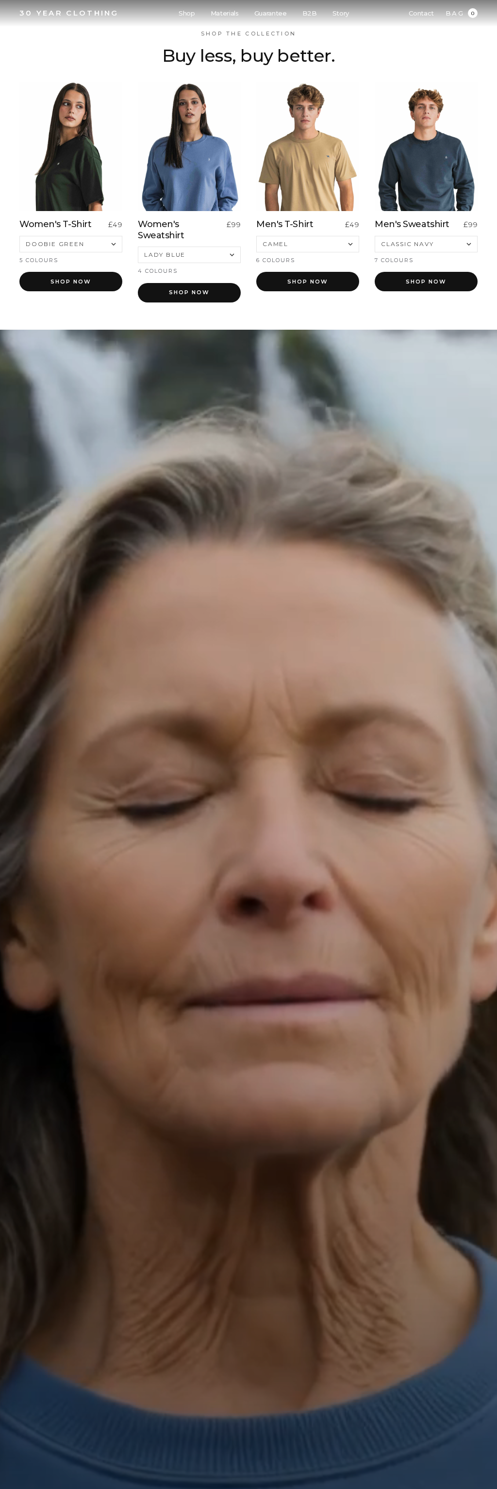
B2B (309, 13)
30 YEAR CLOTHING (69, 13)
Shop (187, 13)
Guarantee (270, 13)
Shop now (70, 281)
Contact (421, 13)
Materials (225, 13)
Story (340, 13)
